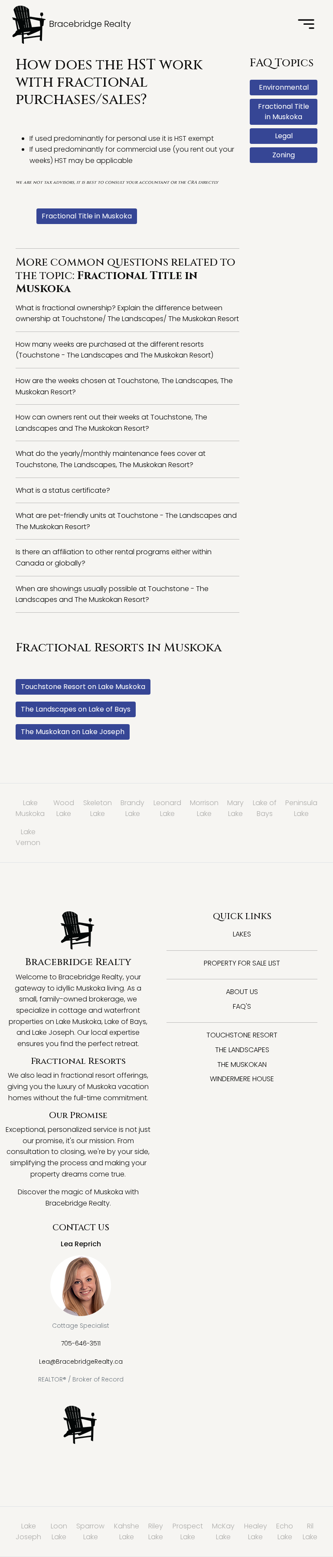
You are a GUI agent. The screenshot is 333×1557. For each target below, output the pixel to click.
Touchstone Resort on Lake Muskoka (83, 687)
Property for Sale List (242, 963)
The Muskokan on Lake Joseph (72, 732)
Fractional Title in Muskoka (87, 216)
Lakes (242, 934)
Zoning (283, 155)
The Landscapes (242, 1050)
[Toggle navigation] (306, 24)
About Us (242, 992)
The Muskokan (242, 1064)
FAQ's (242, 1006)
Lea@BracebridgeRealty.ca (81, 1361)
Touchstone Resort (242, 1035)
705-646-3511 (81, 1343)
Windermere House (242, 1079)
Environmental (284, 87)
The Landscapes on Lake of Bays (76, 709)
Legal (284, 136)
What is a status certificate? (63, 490)
